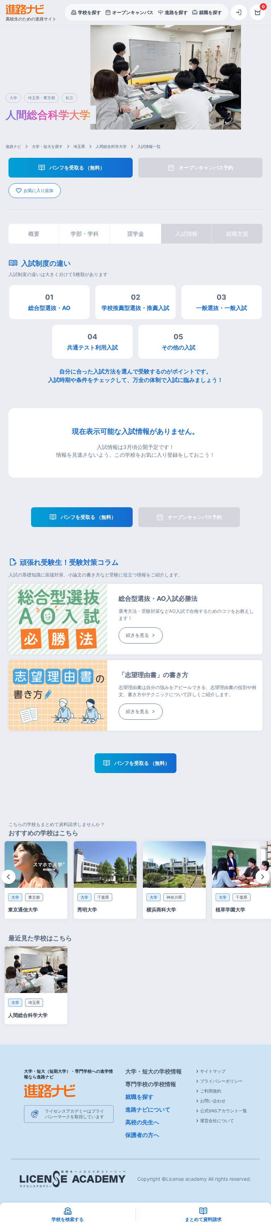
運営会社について (217, 1120)
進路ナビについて (147, 1109)
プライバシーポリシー (221, 1081)
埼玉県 (79, 146)
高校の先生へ (142, 1122)
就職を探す (139, 1096)
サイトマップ (212, 1071)
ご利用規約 (210, 1091)
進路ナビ (13, 146)
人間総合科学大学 (111, 146)
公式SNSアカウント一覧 (223, 1110)
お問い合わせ (212, 1100)
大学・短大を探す (47, 146)
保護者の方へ (142, 1134)
